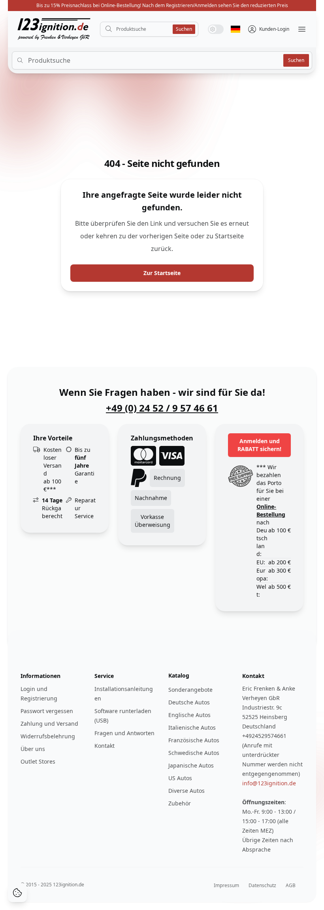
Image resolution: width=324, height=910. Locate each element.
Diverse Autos (186, 790)
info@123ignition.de (269, 783)
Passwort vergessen (47, 711)
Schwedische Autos (193, 752)
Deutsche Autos (189, 702)
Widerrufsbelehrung (48, 736)
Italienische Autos (192, 727)
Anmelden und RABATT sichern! (259, 445)
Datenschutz (262, 885)
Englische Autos (189, 715)
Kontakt (104, 745)
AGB (291, 885)
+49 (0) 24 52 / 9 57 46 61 (162, 408)
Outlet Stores (38, 761)
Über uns (33, 749)
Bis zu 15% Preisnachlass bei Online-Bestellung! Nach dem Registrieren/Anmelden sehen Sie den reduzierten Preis (162, 5)
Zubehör (179, 803)
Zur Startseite (162, 273)
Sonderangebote (190, 689)
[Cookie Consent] (17, 892)
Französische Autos (193, 740)
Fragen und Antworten (124, 733)
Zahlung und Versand (49, 723)
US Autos (180, 778)
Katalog (178, 675)
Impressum (226, 885)
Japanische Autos (191, 765)
